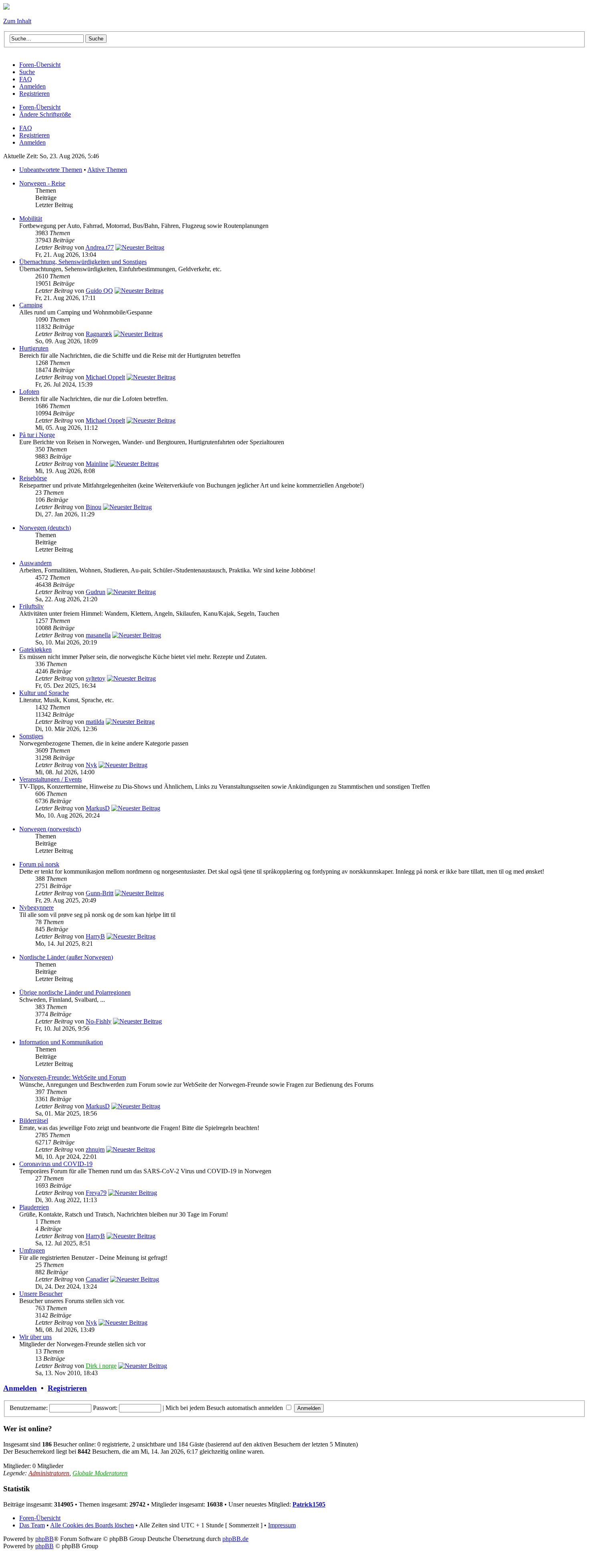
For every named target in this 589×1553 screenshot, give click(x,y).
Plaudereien (34, 1207)
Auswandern (35, 563)
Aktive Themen (107, 169)
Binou (93, 507)
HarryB (95, 936)
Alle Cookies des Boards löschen (92, 1525)
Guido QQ (99, 290)
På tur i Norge (37, 434)
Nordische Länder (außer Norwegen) (66, 957)
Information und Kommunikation (61, 1042)
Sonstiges (31, 736)
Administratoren (48, 1473)
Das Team (32, 1525)
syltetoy (95, 678)
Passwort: (105, 1407)
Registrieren (34, 135)
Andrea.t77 (99, 247)
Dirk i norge (101, 1365)
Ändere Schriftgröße (45, 114)
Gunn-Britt (99, 893)
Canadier (97, 1279)
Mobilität (30, 218)
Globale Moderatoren (100, 1473)
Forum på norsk (39, 864)
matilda (95, 721)
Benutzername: (29, 1407)
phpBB (44, 1538)
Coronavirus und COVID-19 (56, 1163)
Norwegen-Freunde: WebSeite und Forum (72, 1077)
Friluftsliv (31, 606)
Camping (30, 305)
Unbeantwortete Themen (50, 169)
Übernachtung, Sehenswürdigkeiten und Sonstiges (83, 261)
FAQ (25, 128)
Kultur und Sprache (44, 692)
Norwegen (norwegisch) (50, 829)
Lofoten (29, 391)
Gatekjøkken (35, 649)
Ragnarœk (99, 333)
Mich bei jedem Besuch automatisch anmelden (224, 1407)
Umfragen (32, 1250)
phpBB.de (235, 1538)
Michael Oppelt (105, 377)
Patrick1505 (308, 1504)
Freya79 (96, 1192)
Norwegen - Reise (42, 183)
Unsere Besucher (41, 1293)
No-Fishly (98, 1021)
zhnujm (95, 1149)
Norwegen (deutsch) (45, 527)
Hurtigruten (33, 348)
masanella (98, 635)
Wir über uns (35, 1336)
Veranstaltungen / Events (50, 779)
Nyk (91, 764)
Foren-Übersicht (40, 107)
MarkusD (98, 808)
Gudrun (95, 591)
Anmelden (32, 142)
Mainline (97, 463)
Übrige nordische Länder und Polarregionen (75, 992)
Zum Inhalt (17, 21)
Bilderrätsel (33, 1120)
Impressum (282, 1525)
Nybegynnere (36, 907)
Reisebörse (33, 478)
